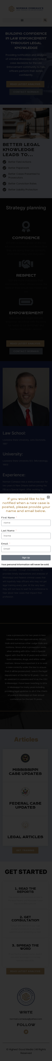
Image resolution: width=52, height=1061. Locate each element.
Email (5, 543)
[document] (26, 530)
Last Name (8, 530)
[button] (48, 497)
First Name (8, 517)
